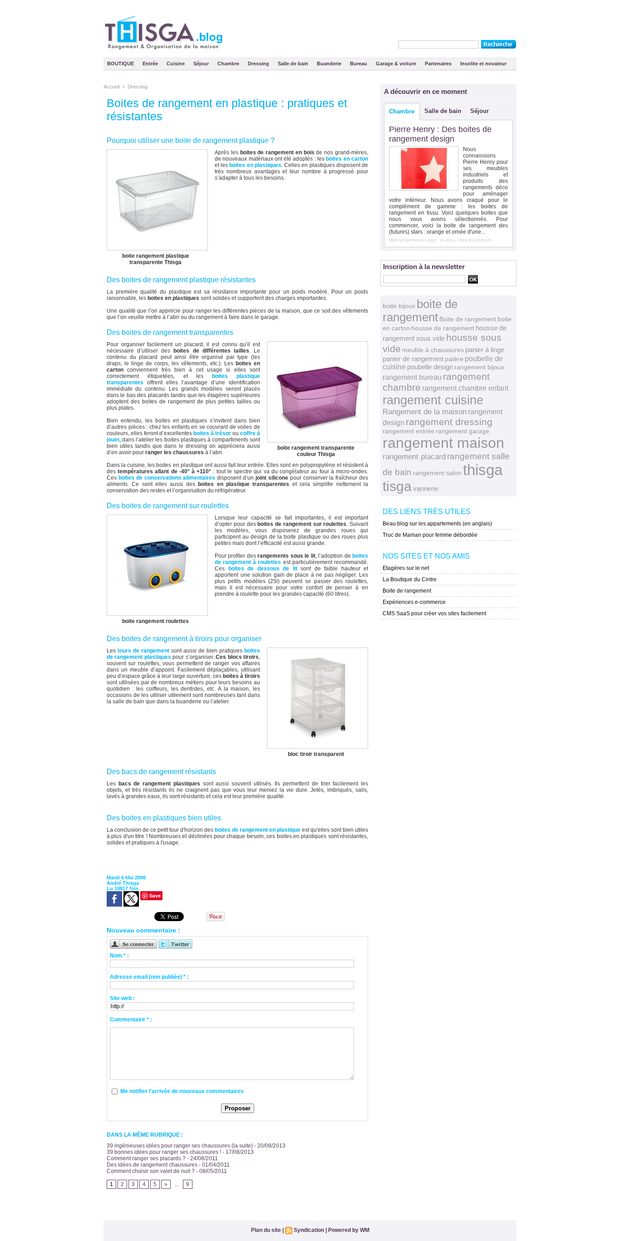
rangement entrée (408, 431)
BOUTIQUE (121, 63)
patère (454, 359)
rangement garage (462, 431)
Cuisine (176, 63)
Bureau (359, 63)
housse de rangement (442, 328)
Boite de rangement (467, 319)
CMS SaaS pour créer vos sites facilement (434, 613)
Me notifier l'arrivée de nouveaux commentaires (182, 1091)
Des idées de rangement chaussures (152, 1165)
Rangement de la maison (425, 411)
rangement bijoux (479, 367)
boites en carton (347, 159)
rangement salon (437, 472)
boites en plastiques (255, 165)
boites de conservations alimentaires (167, 478)
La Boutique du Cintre (410, 579)
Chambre (229, 63)
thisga (482, 469)
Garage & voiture (397, 63)
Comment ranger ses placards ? (146, 1158)
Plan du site (266, 1230)
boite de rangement (420, 311)
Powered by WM (348, 1230)
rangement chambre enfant (465, 388)
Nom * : (119, 955)
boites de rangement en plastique (257, 830)
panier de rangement (413, 359)
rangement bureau (412, 377)
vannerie (425, 488)
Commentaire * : (131, 1019)
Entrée (151, 63)
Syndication (309, 1230)
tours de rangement (143, 650)
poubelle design (430, 367)
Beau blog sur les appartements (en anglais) (437, 523)
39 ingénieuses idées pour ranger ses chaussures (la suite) (180, 1146)
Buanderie (330, 63)
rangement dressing (449, 422)
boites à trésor (212, 433)
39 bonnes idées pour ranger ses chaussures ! (164, 1152)
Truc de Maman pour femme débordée (430, 535)
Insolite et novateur (483, 63)
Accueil (111, 86)
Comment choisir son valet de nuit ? (151, 1171)
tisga (397, 486)
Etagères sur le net (406, 568)
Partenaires (439, 63)
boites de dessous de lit (262, 568)
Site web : (122, 998)
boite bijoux (399, 305)
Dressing (259, 63)
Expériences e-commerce (414, 602)
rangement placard (414, 456)
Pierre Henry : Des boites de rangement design (440, 134)
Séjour (201, 63)
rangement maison (443, 443)
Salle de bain (294, 63)
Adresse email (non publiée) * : (149, 977)
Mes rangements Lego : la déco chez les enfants (440, 239)
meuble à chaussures (433, 349)
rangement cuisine (433, 400)
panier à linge (484, 349)
